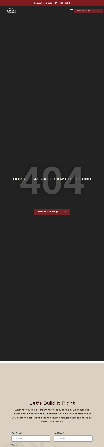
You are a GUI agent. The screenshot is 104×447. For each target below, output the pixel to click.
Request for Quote (43, 3)
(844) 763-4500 (62, 3)
